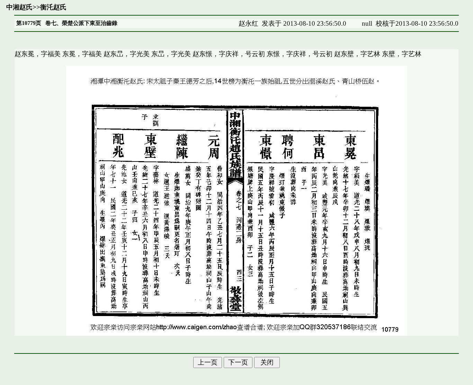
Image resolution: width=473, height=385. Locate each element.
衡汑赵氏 (53, 7)
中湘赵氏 (19, 7)
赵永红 (248, 23)
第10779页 (28, 23)
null (367, 23)
